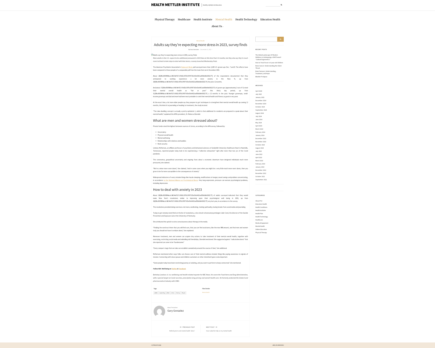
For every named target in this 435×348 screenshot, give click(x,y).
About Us (217, 26)
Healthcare (184, 19)
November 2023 (260, 142)
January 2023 (259, 167)
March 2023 (259, 161)
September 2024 (261, 110)
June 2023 (258, 154)
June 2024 (258, 119)
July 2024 (258, 116)
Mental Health (223, 19)
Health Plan (259, 213)
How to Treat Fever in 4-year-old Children (269, 63)
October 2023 (260, 145)
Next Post (219, 329)
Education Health (270, 19)
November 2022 (260, 173)
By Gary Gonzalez (193, 49)
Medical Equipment (261, 223)
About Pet (258, 201)
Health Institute (203, 19)
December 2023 (260, 138)
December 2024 (260, 100)
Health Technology (246, 19)
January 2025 (259, 97)
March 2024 (259, 129)
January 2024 (259, 135)
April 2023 (258, 157)
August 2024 (259, 113)
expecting (162, 293)
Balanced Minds (186, 67)
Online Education (261, 229)
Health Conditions (261, 207)
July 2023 (258, 151)
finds (168, 293)
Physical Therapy (165, 19)
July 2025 (258, 94)
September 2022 (261, 180)
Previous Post (182, 329)
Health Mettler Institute (175, 4)
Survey (178, 293)
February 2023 (260, 164)
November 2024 (260, 104)
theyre (183, 293)
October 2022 (260, 176)
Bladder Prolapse (261, 77)
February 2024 (260, 132)
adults (156, 293)
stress (172, 293)
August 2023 (259, 148)
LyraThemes (280, 345)
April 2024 (258, 126)
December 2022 (260, 170)
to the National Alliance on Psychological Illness (181, 180)
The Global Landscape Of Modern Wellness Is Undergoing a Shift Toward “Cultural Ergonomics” (268, 57)
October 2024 (260, 107)
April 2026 (258, 91)
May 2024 (258, 123)
